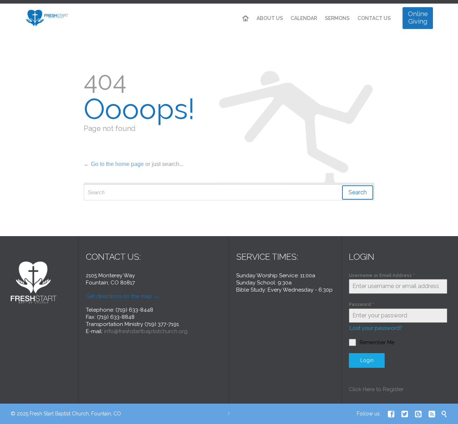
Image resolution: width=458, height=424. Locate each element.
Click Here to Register (376, 389)
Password (361, 304)
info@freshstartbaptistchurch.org (145, 331)
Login (367, 360)
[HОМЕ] (246, 18)
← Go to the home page (114, 164)
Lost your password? (376, 328)
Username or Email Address (382, 275)
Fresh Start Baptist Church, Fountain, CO (75, 413)
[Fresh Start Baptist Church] (47, 18)
